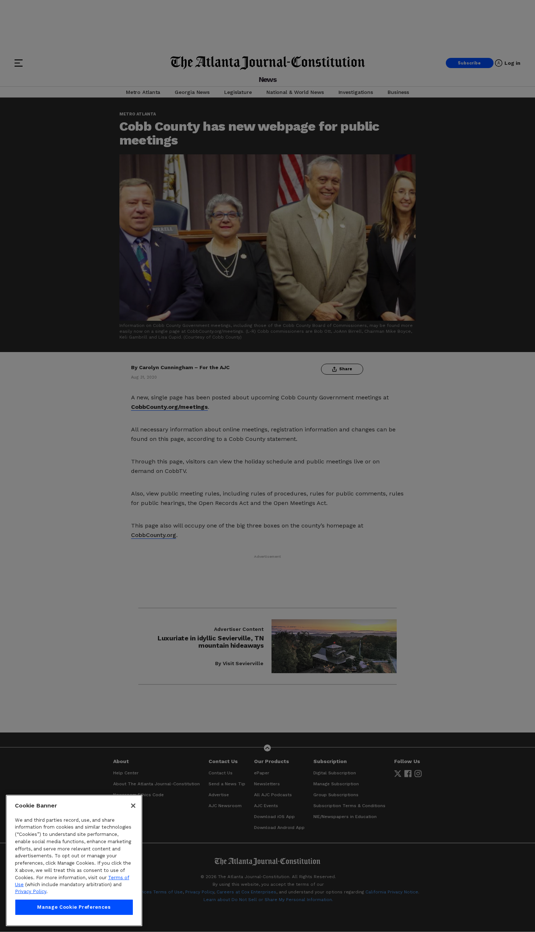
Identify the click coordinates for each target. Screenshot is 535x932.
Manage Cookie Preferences (74, 907)
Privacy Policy (30, 892)
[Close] (133, 806)
